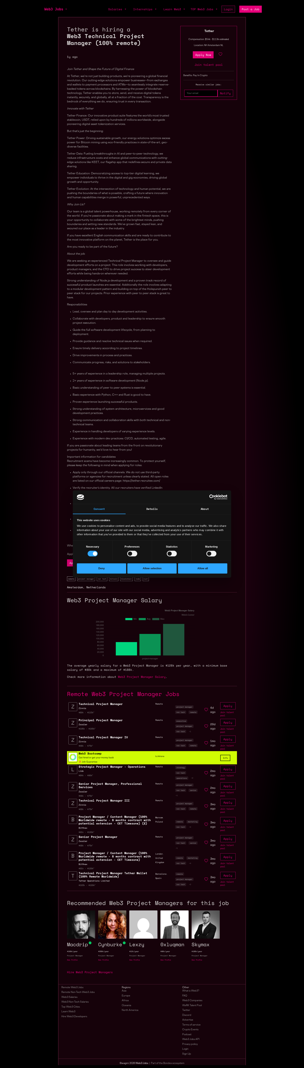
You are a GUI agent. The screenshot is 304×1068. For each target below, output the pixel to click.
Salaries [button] (116, 9)
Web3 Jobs (53, 9)
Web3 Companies (192, 1000)
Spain (158, 878)
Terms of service (191, 1025)
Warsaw (159, 817)
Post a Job (250, 9)
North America (130, 1010)
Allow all (202, 568)
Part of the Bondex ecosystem (167, 1063)
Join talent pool (209, 65)
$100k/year (197, 951)
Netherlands (96, 587)
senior (193, 790)
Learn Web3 (68, 1012)
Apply (227, 706)
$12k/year (134, 951)
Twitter (186, 1010)
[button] (65, 9)
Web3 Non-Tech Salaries (75, 1002)
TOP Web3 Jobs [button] (203, 9)
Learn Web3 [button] (173, 9)
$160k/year (72, 951)
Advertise (187, 1020)
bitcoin (114, 579)
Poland (159, 821)
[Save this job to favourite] (220, 54)
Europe (126, 996)
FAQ (184, 996)
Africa (125, 1000)
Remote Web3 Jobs (72, 987)
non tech (102, 579)
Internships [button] (143, 9)
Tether (209, 31)
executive (181, 721)
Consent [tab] (99, 509)
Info (225, 757)
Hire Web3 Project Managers (90, 972)
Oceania (126, 1005)
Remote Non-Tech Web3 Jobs (78, 992)
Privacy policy (190, 1044)
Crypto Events (190, 1030)
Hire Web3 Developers (74, 1016)
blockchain (126, 579)
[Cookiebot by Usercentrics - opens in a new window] (212, 497)
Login (228, 9)
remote (71, 579)
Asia (124, 991)
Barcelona (160, 873)
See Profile (72, 960)
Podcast (186, 1034)
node (138, 579)
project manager (86, 579)
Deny (101, 568)
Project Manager (75, 955)
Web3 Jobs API (191, 1039)
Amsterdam (75, 587)
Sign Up (186, 1054)
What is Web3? (190, 991)
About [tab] (205, 509)
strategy (180, 767)
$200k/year (103, 951)
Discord (186, 1015)
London (159, 853)
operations (181, 778)
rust (146, 579)
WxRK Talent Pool (192, 1005)
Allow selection (152, 568)
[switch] (132, 554)
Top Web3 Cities (70, 1007)
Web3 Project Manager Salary (142, 677)
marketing (192, 821)
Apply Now (203, 55)
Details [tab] (152, 509)
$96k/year (165, 951)
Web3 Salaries (69, 997)
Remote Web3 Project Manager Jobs (123, 694)
